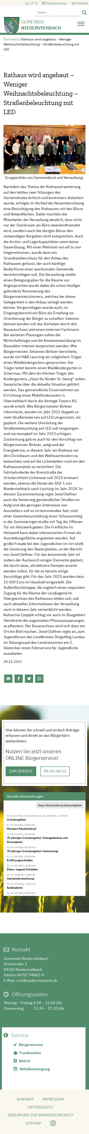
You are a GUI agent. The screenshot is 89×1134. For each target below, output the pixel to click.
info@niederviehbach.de (36, 980)
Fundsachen (30, 1052)
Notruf (24, 1060)
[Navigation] (81, 25)
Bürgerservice (31, 1044)
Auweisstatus (57, 3)
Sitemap (33, 1123)
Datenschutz (40, 1107)
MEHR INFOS (55, 771)
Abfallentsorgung (34, 1069)
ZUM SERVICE (21, 771)
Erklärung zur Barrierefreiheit (40, 1115)
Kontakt (82, 3)
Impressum (53, 1099)
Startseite (11, 39)
